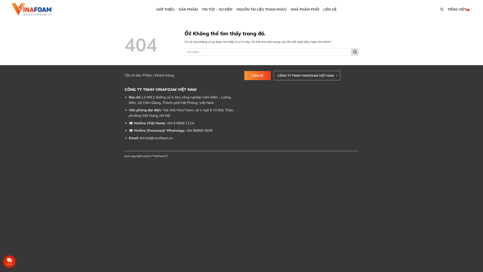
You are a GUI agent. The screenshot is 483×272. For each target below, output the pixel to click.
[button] (441, 9)
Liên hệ (330, 9)
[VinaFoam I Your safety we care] (32, 9)
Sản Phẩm (188, 9)
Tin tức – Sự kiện (217, 9)
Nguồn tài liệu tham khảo (262, 9)
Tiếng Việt (457, 9)
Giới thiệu (165, 9)
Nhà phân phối (305, 9)
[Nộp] (354, 52)
